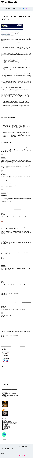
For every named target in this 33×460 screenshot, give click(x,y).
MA (29, 39)
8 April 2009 (3, 336)
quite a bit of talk (9, 38)
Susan (2, 281)
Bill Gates (4, 420)
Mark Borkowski (5, 424)
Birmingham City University (9, 39)
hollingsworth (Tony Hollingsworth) (6, 315)
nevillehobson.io (21, 450)
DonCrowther (3, 265)
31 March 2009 (3, 238)
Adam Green (3, 157)
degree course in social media (23, 38)
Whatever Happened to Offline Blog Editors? (9, 393)
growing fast (13, 90)
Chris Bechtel (3, 205)
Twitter (10, 89)
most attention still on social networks (23, 90)
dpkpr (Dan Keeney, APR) (4, 192)
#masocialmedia (4, 144)
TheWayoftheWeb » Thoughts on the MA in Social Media (9, 247)
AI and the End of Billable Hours (7, 391)
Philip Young (20, 82)
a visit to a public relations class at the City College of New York (18, 96)
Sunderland (3, 82)
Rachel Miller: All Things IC (7, 426)
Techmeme (4, 429)
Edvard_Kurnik (3, 290)
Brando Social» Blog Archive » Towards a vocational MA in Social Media (11, 335)
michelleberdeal (3, 306)
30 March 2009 (3, 158)
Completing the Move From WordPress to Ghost (10, 395)
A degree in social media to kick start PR (16, 17)
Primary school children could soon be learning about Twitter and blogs (15, 147)
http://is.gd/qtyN (27, 331)
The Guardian (21, 42)
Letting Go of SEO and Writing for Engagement (9, 389)
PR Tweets (2, 298)
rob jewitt (2, 213)
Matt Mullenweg (5, 425)
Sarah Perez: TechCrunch (6, 427)
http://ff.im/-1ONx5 (17, 209)
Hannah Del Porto (3, 273)
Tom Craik (2, 223)
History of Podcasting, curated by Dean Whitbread (10, 422)
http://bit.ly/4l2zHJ (24, 216)
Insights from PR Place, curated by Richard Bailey (10, 423)
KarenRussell (3, 257)
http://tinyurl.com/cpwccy (20, 260)
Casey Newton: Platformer (7, 421)
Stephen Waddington (6, 428)
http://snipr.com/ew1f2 (24, 277)
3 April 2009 (3, 316)
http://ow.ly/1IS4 (8, 269)
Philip (2, 173)
